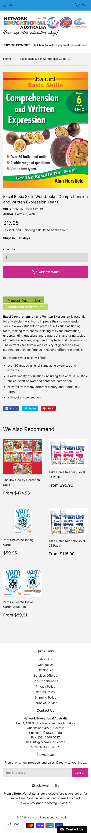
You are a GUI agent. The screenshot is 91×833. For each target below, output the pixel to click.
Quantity (9, 249)
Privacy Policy (45, 686)
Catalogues (45, 670)
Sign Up (80, 772)
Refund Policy (45, 692)
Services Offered (45, 675)
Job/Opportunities (45, 681)
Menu (12, 5)
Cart (84, 5)
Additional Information (25, 307)
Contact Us (45, 664)
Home (7, 58)
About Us (45, 659)
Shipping (29, 230)
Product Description (24, 300)
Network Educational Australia (47, 817)
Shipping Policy (45, 697)
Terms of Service (45, 703)
